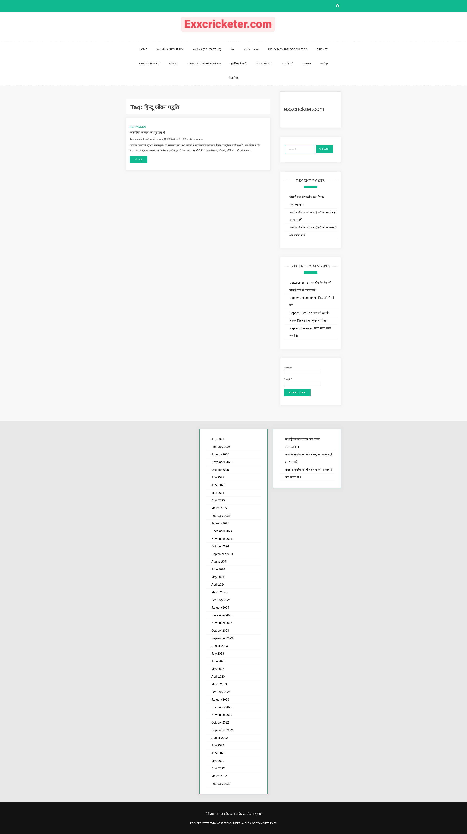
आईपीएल (324, 63)
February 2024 (220, 600)
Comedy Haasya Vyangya (204, 63)
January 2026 (220, 454)
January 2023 (220, 699)
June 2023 (218, 661)
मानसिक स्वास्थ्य (251, 49)
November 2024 (221, 538)
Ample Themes (267, 823)
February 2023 (220, 691)
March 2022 (219, 776)
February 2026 (220, 446)
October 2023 (220, 630)
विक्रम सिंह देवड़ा (298, 320)
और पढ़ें (138, 159)
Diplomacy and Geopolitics (287, 49)
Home (143, 49)
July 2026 (217, 439)
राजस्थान (306, 63)
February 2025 (220, 515)
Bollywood (264, 63)
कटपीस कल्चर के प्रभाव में (147, 133)
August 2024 (219, 561)
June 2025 (218, 485)
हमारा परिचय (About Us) (170, 49)
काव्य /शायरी (287, 63)
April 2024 (218, 584)
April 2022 (218, 768)
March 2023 (219, 684)
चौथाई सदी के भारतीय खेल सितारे (306, 197)
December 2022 (221, 707)
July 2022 (217, 745)
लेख (232, 49)
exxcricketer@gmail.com (146, 138)
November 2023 (221, 622)
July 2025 (217, 477)
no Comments (194, 138)
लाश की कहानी (321, 313)
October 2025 (220, 469)
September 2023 (222, 638)
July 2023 (217, 653)
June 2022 (218, 753)
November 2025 (221, 462)
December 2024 (221, 531)
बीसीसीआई (233, 77)
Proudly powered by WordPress (211, 823)
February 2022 (220, 783)
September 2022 (222, 730)
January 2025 (220, 523)
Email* (288, 379)
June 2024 (218, 569)
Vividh (173, 63)
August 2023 (219, 645)
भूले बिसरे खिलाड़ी (238, 63)
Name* (288, 367)
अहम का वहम (296, 204)
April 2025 (218, 500)
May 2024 (217, 577)
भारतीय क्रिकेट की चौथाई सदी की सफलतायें (312, 227)
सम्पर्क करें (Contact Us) (207, 49)
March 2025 (219, 508)
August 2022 (219, 737)
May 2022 (217, 760)
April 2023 (218, 676)
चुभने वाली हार (319, 320)
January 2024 (220, 607)
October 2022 (220, 722)
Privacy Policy (149, 63)
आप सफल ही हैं (297, 235)
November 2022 (221, 714)
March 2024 (219, 592)
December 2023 (221, 615)
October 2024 (220, 546)
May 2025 (217, 492)
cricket (322, 49)
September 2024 (222, 554)
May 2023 (217, 668)
